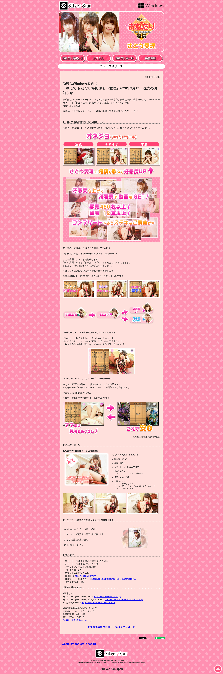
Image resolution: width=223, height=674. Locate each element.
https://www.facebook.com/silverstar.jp (124, 599)
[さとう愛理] (78, 504)
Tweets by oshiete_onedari (78, 643)
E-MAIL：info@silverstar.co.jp (77, 620)
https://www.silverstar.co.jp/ (107, 596)
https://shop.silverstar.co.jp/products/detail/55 (113, 579)
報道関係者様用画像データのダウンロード (111, 627)
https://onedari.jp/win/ (85, 576)
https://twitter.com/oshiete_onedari (98, 602)
